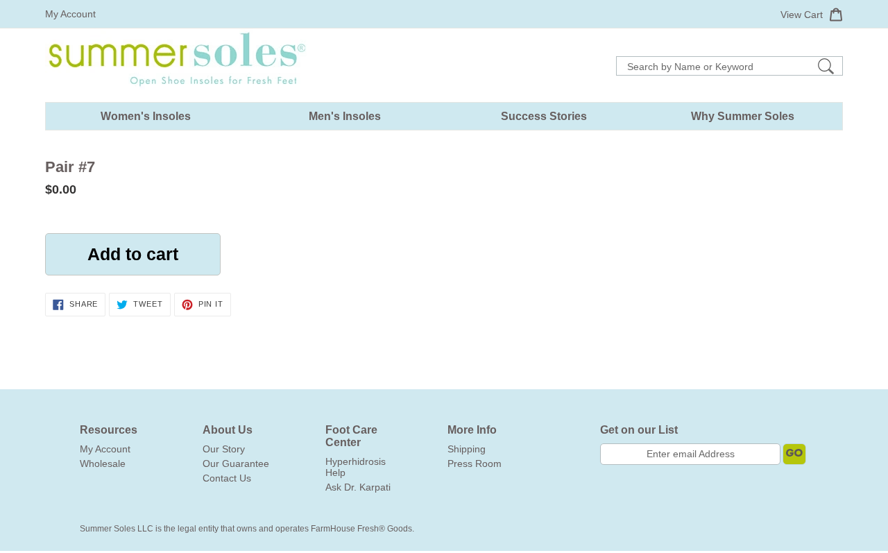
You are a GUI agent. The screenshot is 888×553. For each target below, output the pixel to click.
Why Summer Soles (742, 116)
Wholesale (103, 463)
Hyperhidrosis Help (355, 467)
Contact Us (227, 478)
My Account (70, 13)
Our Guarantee (236, 463)
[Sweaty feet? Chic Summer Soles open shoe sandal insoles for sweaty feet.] (177, 96)
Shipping (466, 448)
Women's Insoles (146, 116)
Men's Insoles (345, 116)
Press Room (474, 463)
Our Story (224, 448)
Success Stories (544, 116)
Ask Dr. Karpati (358, 487)
